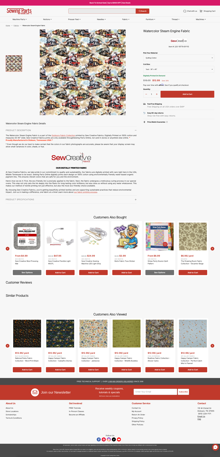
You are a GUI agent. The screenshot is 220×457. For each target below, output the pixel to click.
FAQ (199, 419)
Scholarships (11, 415)
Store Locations (12, 411)
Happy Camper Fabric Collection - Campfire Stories (60, 359)
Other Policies (137, 424)
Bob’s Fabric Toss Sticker (125, 261)
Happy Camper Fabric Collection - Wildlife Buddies (126, 359)
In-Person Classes (76, 411)
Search (143, 11)
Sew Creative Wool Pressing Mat (26, 262)
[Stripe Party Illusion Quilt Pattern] (159, 248)
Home (8, 25)
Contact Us (136, 408)
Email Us (201, 416)
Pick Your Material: (150, 53)
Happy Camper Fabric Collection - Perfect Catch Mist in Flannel (191, 360)
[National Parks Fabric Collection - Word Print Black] (27, 345)
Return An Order (138, 415)
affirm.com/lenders (122, 449)
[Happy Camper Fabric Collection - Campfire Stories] (60, 345)
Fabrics (16, 25)
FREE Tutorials (75, 408)
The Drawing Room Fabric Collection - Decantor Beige (192, 262)
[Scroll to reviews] (178, 36)
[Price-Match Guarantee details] (167, 122)
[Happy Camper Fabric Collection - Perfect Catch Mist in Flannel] (192, 345)
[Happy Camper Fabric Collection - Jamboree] (93, 345)
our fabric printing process (85, 192)
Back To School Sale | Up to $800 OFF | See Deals (110, 3)
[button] (207, 11)
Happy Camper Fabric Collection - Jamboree (90, 359)
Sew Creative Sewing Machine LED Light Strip (91, 262)
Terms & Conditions (14, 418)
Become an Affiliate (77, 415)
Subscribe (183, 392)
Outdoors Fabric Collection (63, 135)
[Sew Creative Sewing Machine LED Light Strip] (93, 248)
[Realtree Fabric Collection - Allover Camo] (159, 345)
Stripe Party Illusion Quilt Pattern (158, 262)
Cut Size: (146, 64)
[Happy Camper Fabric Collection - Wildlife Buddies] (126, 345)
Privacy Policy (137, 418)
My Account (136, 411)
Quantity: (146, 89)
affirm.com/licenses (129, 451)
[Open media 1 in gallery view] (132, 34)
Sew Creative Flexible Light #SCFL (59, 262)
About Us (9, 408)
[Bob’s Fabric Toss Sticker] (126, 248)
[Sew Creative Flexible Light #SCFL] (60, 248)
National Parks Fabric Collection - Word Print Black (26, 359)
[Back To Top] (216, 453)
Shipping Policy (138, 421)
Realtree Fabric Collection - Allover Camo (159, 359)
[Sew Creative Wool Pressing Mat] (27, 248)
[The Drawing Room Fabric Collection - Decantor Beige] (192, 248)
